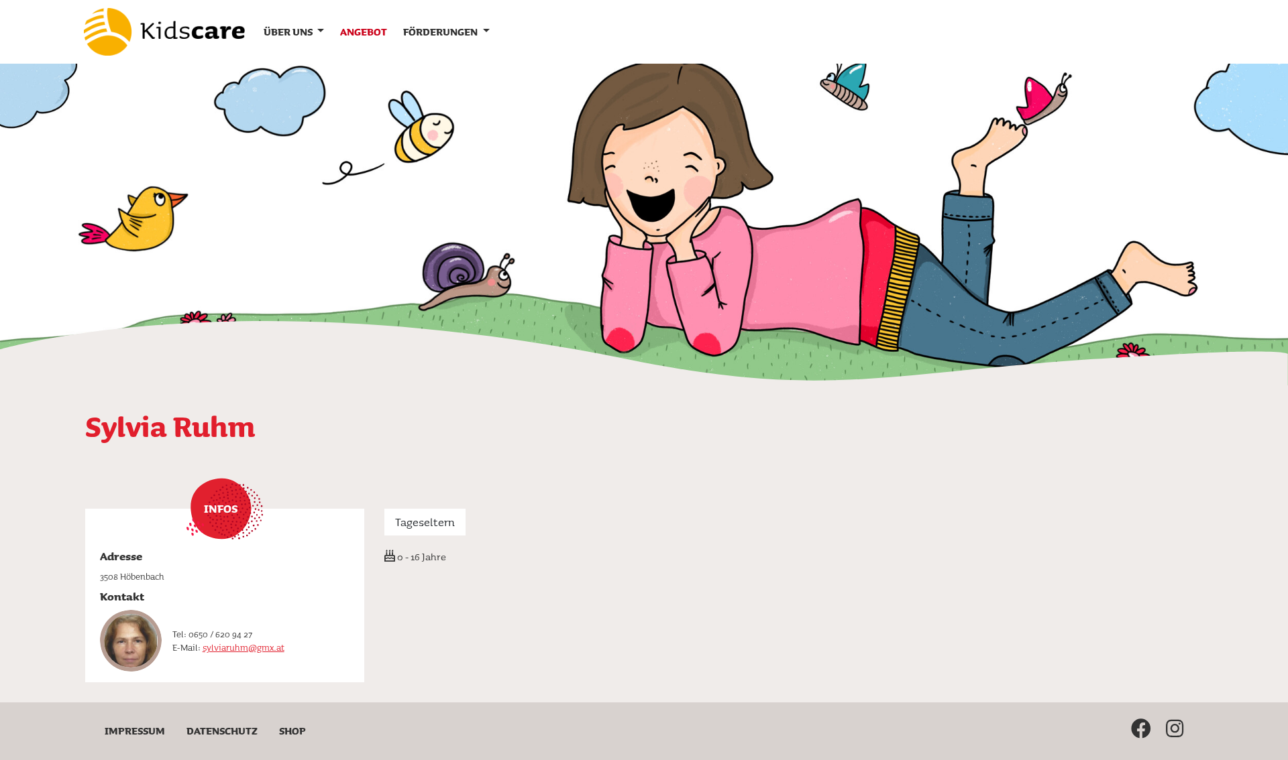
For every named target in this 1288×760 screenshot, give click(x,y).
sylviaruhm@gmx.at (243, 647)
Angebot (363, 32)
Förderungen (441, 32)
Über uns (289, 32)
